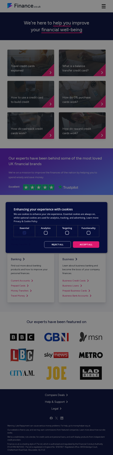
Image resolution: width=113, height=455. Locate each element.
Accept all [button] (86, 244)
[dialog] (56, 227)
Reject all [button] (58, 244)
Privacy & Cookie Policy (25, 221)
